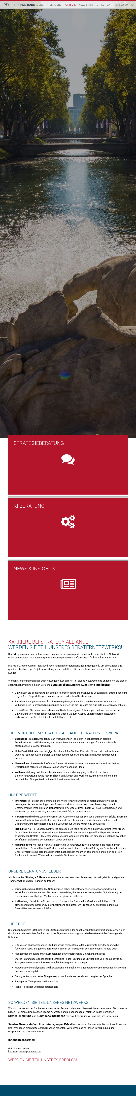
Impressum (121, 4)
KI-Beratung (54, 4)
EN (132, 4)
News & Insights (88, 4)
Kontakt (106, 4)
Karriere (70, 4)
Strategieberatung (25, 889)
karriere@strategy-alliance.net (24, 1051)
